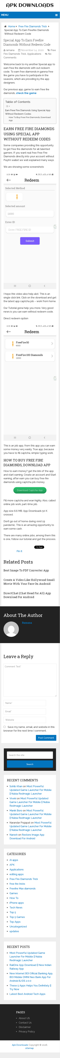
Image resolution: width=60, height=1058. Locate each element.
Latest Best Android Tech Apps (27, 994)
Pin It (19, 551)
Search (29, 764)
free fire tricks (17, 883)
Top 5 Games (17, 917)
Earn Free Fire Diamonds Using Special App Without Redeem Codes (27, 112)
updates (14, 931)
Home (11, 26)
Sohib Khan (16, 786)
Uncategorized (18, 926)
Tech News (16, 907)
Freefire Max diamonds (23, 888)
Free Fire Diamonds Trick (32, 26)
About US (24, 1018)
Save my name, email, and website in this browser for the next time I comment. (29, 729)
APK (12, 864)
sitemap (29, 1048)
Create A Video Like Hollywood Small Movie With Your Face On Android (29, 581)
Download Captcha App (30, 490)
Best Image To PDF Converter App (26, 570)
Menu (4, 14)
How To (14, 898)
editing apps (17, 874)
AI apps (14, 860)
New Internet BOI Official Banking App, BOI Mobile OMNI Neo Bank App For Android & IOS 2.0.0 (31, 977)
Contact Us (25, 1022)
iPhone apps (17, 902)
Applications (34, 53)
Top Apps (15, 921)
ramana (10, 50)
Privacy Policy (27, 1031)
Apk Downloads (30, 5)
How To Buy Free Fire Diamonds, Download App (30, 119)
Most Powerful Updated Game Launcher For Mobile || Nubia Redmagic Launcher (31, 790)
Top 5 (13, 912)
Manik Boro (16, 810)
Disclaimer (25, 1027)
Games (14, 893)
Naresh (14, 834)
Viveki (13, 798)
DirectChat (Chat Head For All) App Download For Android (27, 595)
